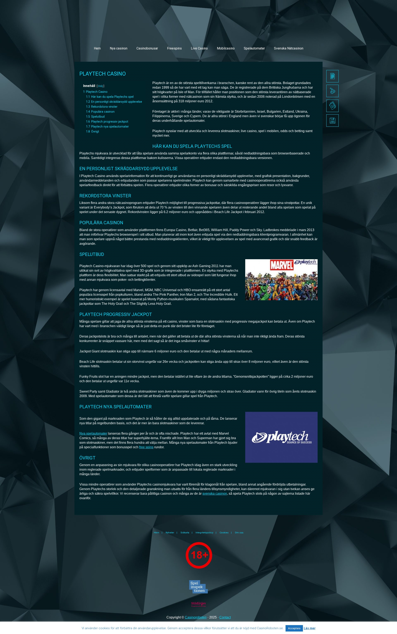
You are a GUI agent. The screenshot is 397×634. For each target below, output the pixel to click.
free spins (146, 447)
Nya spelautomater (93, 433)
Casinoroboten (196, 617)
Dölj (100, 86)
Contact (225, 617)
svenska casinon (214, 493)
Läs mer (310, 628)
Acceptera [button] (294, 628)
